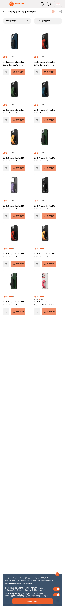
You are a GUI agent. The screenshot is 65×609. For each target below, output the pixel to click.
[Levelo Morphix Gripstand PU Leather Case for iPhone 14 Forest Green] (14, 281)
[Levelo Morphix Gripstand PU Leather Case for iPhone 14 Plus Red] (45, 41)
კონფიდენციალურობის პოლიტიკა (18, 583)
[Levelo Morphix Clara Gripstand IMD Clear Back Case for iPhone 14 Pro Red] (45, 281)
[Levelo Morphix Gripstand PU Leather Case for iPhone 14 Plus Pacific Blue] (45, 89)
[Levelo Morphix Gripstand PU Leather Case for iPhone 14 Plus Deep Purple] (14, 185)
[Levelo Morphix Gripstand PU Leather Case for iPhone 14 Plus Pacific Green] (14, 89)
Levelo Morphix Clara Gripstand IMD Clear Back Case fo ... (45, 303)
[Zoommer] (17, 3)
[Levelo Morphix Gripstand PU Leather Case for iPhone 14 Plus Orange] (14, 137)
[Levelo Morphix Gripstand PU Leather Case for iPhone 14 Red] (14, 233)
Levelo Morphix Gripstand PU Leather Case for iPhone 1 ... (13, 63)
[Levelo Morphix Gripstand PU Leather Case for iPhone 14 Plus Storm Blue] (14, 41)
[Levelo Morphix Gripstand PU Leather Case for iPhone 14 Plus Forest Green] (45, 137)
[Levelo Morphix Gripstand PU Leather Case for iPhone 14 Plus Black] (45, 185)
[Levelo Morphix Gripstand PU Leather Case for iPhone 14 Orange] (45, 233)
